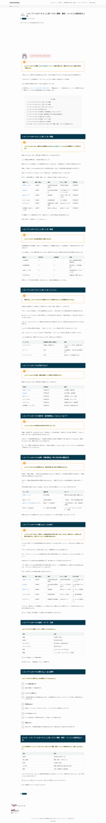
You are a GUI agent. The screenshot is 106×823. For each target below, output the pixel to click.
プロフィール (35, 818)
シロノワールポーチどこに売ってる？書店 (40, 104)
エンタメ (24, 18)
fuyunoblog (14, 2)
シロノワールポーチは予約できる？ (38, 109)
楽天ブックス (48, 66)
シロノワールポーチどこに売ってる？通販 (40, 102)
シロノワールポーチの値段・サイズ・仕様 (40, 119)
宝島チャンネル (27, 185)
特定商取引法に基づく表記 (50, 818)
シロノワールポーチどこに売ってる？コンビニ (41, 107)
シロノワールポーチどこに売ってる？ (39, 88)
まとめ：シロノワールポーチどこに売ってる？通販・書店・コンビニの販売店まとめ (51, 124)
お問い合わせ (71, 818)
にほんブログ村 (21, 805)
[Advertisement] (53, 38)
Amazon (41, 66)
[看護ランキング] (15, 811)
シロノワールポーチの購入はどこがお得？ (40, 116)
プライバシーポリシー (61, 818)
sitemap (41, 818)
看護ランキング (14, 812)
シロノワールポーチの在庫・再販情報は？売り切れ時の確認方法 (45, 114)
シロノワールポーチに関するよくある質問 (40, 121)
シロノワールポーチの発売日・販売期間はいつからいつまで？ (45, 111)
